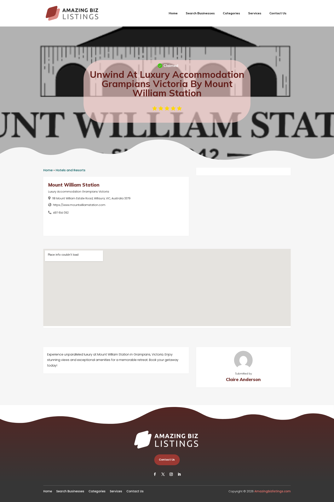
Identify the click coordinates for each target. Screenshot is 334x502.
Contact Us (277, 13)
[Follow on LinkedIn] (179, 474)
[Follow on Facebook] (155, 474)
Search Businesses (200, 13)
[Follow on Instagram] (171, 474)
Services (254, 13)
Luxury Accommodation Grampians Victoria (78, 192)
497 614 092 (61, 213)
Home (173, 13)
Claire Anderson (243, 379)
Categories (231, 13)
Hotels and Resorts (70, 170)
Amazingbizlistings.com (272, 491)
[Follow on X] (163, 474)
